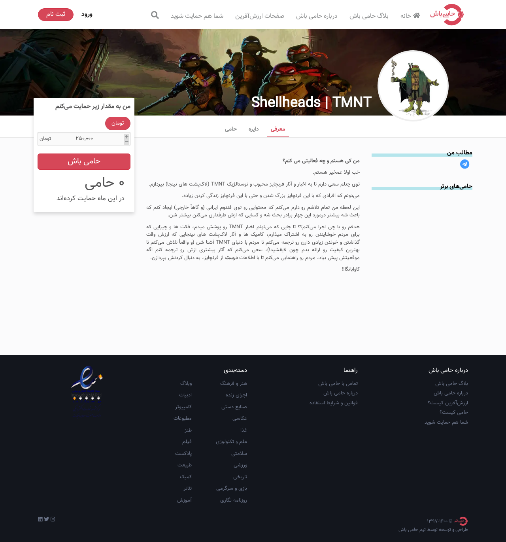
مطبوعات (183, 419)
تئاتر (187, 489)
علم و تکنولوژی (231, 442)
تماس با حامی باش (338, 384)
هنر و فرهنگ (233, 384)
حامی (231, 129)
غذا (243, 430)
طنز (188, 430)
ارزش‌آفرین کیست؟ (448, 403)
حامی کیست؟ (454, 413)
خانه (405, 16)
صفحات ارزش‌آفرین (259, 16)
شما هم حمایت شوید (197, 16)
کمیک (186, 477)
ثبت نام (55, 14)
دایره (254, 129)
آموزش (184, 500)
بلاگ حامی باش (369, 16)
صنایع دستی (234, 407)
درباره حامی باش (317, 16)
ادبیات (185, 395)
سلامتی (239, 454)
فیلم (187, 442)
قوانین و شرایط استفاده (334, 403)
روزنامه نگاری (233, 500)
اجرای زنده (236, 395)
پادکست (183, 454)
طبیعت (184, 465)
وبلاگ (186, 384)
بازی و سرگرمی (231, 489)
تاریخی (240, 477)
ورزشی (240, 465)
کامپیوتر (183, 407)
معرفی (278, 129)
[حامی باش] (447, 15)
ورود (87, 14)
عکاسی (239, 419)
